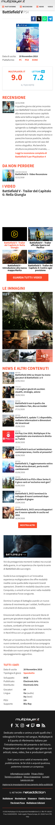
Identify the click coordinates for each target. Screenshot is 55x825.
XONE (35, 59)
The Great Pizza (17, 802)
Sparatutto (29, 673)
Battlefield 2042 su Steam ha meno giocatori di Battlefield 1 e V (32, 376)
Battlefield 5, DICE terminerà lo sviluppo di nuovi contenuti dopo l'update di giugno (32, 496)
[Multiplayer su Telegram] (27, 725)
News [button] (41, 6)
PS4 (27, 59)
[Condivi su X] (39, 18)
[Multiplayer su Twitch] (33, 725)
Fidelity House (44, 798)
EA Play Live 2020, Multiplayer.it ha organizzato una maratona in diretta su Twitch (33, 436)
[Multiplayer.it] (13, 1)
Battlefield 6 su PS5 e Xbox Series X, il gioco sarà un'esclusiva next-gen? (33, 481)
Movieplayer (20, 798)
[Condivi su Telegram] (50, 18)
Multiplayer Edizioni (35, 802)
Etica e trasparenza (32, 776)
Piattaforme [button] (10, 6)
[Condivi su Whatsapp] (44, 18)
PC (20, 59)
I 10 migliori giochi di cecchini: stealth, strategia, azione (30, 390)
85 (43, 71)
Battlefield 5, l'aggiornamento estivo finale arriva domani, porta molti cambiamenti (34, 466)
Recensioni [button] (27, 6)
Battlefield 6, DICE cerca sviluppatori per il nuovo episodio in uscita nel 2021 (33, 512)
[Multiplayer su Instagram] (22, 725)
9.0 (16, 77)
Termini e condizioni (13, 776)
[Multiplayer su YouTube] (38, 725)
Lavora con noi (26, 780)
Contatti (45, 776)
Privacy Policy (37, 773)
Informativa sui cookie (20, 773)
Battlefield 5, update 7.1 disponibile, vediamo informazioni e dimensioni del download (33, 420)
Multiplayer (8, 798)
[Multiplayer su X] (17, 725)
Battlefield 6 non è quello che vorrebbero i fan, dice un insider (31, 405)
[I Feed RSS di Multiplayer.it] (43, 725)
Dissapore (32, 798)
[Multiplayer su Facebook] (11, 725)
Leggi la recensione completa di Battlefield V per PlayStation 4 (31, 155)
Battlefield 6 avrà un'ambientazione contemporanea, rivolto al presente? (33, 451)
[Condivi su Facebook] (33, 18)
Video (50, 6)
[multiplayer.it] (27, 719)
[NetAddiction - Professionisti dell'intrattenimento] (34, 792)
